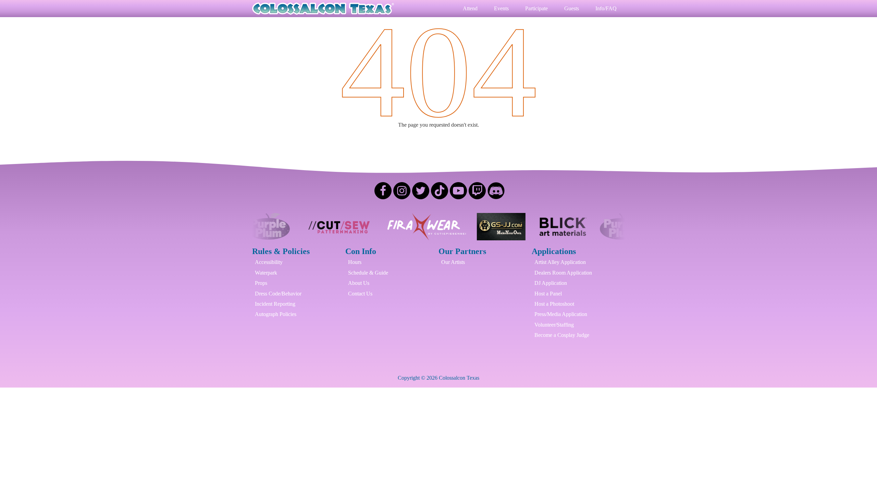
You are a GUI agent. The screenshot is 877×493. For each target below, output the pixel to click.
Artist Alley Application (560, 262)
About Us (358, 283)
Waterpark (266, 273)
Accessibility (269, 262)
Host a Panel (548, 293)
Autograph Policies (275, 314)
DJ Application (550, 283)
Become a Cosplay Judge (561, 335)
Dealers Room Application (563, 273)
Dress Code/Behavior (278, 293)
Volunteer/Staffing (554, 325)
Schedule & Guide (368, 273)
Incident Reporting (275, 304)
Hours (354, 262)
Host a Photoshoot (554, 304)
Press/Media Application (560, 314)
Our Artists (453, 262)
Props (261, 283)
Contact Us (360, 293)
